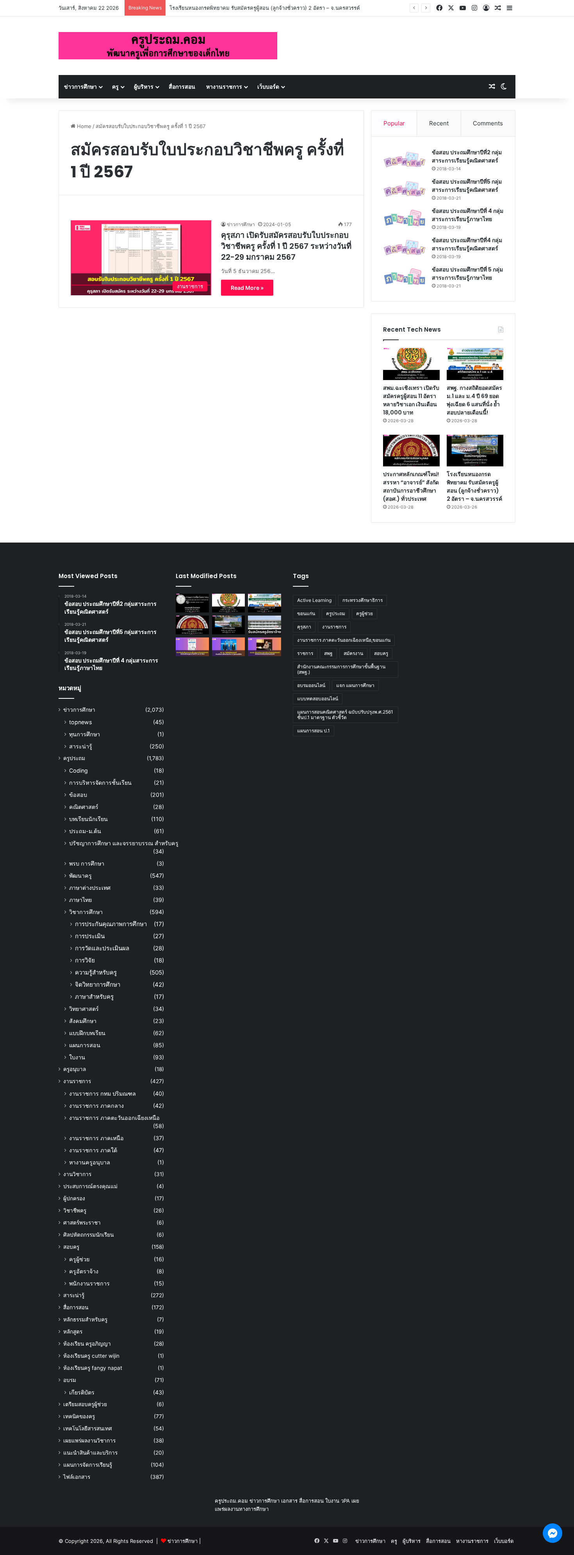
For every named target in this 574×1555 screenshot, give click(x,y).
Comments (488, 123)
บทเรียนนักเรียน (88, 819)
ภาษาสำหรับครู (94, 996)
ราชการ (305, 653)
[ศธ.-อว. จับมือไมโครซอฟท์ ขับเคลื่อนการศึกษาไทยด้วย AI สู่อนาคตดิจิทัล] (228, 646)
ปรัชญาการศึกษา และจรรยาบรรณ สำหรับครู (123, 843)
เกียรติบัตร (81, 1392)
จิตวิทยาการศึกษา (97, 984)
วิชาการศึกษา (86, 912)
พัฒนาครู (80, 875)
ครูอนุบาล (74, 1069)
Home (83, 126)
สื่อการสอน (182, 86)
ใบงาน (77, 1057)
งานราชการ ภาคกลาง (96, 1105)
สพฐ (328, 653)
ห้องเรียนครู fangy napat (92, 1368)
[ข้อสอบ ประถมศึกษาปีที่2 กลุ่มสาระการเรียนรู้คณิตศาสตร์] (404, 159)
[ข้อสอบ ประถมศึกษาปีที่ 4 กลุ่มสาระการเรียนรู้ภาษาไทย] (404, 218)
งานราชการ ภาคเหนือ (96, 1138)
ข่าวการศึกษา (80, 86)
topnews (80, 722)
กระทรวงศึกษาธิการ (362, 600)
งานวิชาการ (77, 1174)
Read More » (247, 287)
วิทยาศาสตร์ (84, 1008)
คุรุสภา (304, 627)
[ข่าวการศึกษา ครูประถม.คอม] (168, 45)
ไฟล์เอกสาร (76, 1477)
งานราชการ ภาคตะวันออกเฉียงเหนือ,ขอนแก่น (343, 640)
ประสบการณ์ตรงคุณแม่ (90, 1186)
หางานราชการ (224, 86)
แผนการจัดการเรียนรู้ (87, 1465)
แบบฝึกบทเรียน (87, 1033)
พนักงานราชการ (89, 1283)
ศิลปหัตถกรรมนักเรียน (88, 1235)
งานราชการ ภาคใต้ (93, 1150)
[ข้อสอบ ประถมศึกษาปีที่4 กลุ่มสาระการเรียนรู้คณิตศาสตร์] (404, 247)
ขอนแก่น (306, 613)
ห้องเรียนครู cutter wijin (91, 1356)
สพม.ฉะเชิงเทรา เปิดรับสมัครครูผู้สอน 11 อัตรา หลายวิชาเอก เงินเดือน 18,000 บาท (411, 400)
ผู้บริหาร (143, 86)
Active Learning (314, 600)
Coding (78, 770)
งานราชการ (77, 1081)
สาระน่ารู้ (80, 746)
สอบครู (71, 1247)
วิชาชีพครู (74, 1210)
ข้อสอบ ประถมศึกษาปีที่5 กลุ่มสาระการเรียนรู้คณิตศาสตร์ (467, 186)
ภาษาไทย (80, 899)
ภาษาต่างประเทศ (90, 887)
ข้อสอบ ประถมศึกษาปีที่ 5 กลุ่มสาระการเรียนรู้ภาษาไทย (467, 274)
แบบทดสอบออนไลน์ (317, 699)
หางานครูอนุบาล (89, 1162)
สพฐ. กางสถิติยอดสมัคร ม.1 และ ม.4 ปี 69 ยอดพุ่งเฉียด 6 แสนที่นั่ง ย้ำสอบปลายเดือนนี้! (474, 400)
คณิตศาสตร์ (83, 806)
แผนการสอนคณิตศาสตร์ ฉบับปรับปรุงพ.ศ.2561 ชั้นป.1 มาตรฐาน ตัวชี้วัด (345, 714)
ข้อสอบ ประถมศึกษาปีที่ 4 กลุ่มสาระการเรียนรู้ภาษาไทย (467, 215)
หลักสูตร (72, 1331)
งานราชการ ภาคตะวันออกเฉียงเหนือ (114, 1117)
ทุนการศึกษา (84, 734)
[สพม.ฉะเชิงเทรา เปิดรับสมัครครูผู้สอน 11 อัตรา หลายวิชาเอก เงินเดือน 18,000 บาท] (411, 364)
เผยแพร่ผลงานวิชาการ (89, 1440)
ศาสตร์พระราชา (82, 1222)
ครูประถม (74, 758)
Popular (394, 123)
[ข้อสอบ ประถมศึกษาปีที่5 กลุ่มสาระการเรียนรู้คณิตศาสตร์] (404, 189)
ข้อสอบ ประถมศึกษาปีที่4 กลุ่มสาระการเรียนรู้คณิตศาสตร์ (467, 244)
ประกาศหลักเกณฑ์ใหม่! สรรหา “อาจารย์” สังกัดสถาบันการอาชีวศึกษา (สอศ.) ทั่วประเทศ (411, 486)
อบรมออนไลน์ (311, 685)
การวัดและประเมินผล (102, 948)
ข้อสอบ (78, 794)
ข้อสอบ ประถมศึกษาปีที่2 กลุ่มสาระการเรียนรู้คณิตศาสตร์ (467, 156)
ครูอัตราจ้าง (83, 1271)
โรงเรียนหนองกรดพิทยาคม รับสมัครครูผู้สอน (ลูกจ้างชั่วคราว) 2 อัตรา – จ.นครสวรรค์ (264, 8)
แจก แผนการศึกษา (355, 685)
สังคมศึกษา (82, 1021)
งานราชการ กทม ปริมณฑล (102, 1093)
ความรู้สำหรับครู (96, 972)
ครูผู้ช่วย (79, 1259)
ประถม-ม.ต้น (85, 831)
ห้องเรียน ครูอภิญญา (87, 1344)
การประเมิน (90, 936)
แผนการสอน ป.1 (313, 731)
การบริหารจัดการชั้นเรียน (100, 782)
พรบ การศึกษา (86, 863)
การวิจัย (85, 960)
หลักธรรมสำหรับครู (85, 1319)
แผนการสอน (84, 1045)
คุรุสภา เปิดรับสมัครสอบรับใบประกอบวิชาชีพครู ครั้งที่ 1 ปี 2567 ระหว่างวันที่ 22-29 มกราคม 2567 (286, 246)
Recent (439, 123)
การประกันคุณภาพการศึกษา (111, 924)
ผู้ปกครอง (74, 1198)
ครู (115, 86)
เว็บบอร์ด (268, 86)
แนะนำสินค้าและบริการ (90, 1453)
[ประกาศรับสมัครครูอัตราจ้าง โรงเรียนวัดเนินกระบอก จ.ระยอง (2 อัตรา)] (264, 625)
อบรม (69, 1380)
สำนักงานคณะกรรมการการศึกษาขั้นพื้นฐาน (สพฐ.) (341, 669)
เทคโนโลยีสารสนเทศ (87, 1428)
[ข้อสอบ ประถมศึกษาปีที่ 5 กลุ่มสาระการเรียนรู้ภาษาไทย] (404, 277)
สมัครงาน (353, 653)
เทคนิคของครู (79, 1416)
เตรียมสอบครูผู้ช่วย (85, 1404)
